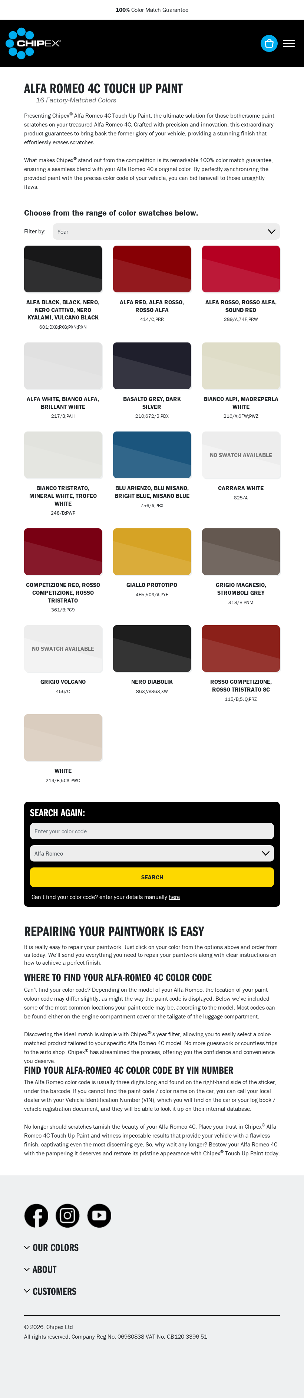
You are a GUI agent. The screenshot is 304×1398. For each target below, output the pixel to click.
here (174, 896)
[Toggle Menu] (289, 43)
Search (152, 877)
